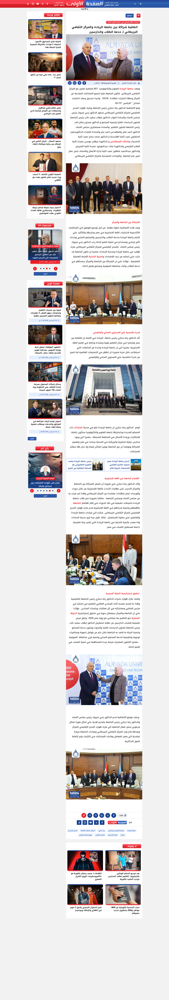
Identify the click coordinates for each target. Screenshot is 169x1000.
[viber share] (70, 83)
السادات (78, 427)
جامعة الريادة (126, 89)
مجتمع (129, 15)
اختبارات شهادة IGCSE (88, 830)
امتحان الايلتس (72, 830)
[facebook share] (84, 83)
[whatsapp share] (74, 83)
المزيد (45, 274)
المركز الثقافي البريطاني (116, 830)
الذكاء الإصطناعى (119, 141)
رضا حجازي (102, 830)
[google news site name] (102, 822)
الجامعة (77, 503)
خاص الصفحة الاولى (129, 83)
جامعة (123, 835)
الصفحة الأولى (100, 835)
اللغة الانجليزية (112, 835)
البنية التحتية (96, 257)
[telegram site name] (90, 822)
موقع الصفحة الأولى (85, 835)
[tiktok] (79, 822)
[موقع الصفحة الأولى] (84, 4)
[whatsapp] (83, 815)
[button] (55, 268)
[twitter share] (79, 83)
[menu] (140, 3)
